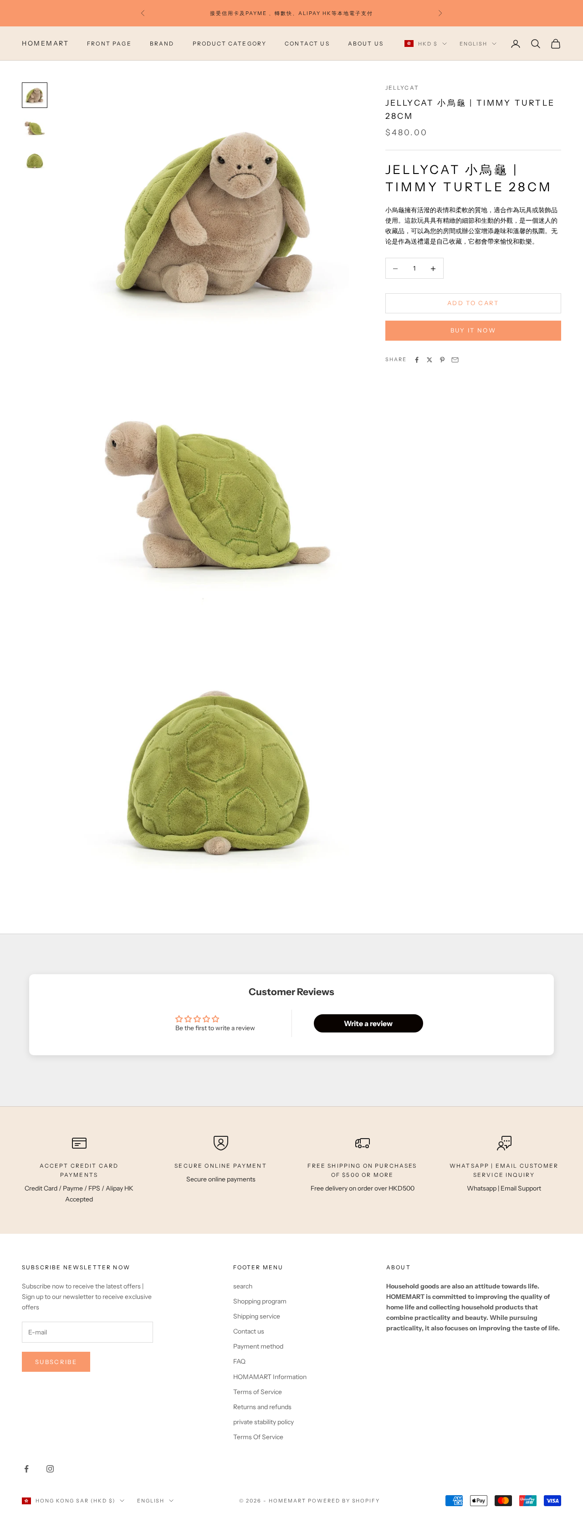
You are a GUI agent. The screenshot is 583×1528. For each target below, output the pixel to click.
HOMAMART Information (270, 1377)
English (473, 44)
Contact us (307, 43)
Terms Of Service (258, 1437)
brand (162, 43)
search (242, 1286)
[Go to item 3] (34, 161)
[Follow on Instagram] (50, 1468)
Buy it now (473, 330)
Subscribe (56, 1361)
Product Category (230, 43)
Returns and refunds (262, 1407)
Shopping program (259, 1301)
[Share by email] (455, 359)
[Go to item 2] (34, 128)
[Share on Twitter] (429, 359)
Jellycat (402, 87)
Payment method (258, 1346)
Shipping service (256, 1316)
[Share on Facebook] (416, 359)
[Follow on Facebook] (26, 1468)
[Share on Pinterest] (442, 359)
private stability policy (263, 1422)
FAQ (239, 1361)
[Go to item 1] (34, 95)
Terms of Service (257, 1392)
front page (109, 43)
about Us (366, 43)
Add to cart (473, 303)
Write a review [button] (368, 1023)
